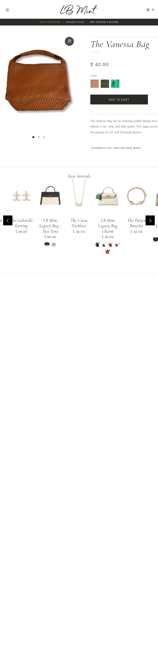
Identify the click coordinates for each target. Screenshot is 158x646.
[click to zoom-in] (69, 41)
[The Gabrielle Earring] (21, 197)
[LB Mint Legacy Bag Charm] (107, 197)
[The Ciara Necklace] (79, 197)
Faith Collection (50, 22)
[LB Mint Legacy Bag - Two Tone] (50, 197)
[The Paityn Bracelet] (136, 197)
